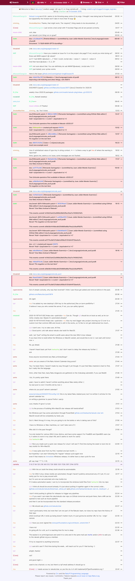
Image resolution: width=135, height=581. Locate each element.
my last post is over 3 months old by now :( (45, 385)
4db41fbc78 (37, 77)
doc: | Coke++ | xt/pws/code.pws (46, 144)
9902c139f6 (52, 114)
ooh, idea (32, 32)
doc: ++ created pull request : (48, 129)
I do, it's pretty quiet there (39, 377)
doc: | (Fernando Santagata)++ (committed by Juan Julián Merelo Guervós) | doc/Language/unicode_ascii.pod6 (63, 183)
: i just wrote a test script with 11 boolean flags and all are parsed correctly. (64, 28)
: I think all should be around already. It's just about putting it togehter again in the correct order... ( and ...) (69, 488)
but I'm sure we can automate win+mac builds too (48, 479)
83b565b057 (62, 231)
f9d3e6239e (52, 159)
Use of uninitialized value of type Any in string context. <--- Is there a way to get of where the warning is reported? (70, 151)
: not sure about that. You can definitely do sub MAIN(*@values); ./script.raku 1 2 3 (61, 66)
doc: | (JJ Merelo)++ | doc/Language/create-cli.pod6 (54, 78)
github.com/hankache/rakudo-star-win (89, 413)
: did (35, 439)
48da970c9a (38, 262)
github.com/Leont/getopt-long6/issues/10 (58, 74)
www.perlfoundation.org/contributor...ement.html (70, 523)
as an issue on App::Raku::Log (88, 576)
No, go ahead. (34, 345)
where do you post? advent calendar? (43, 389)
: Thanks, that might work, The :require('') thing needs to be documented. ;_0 (63, 23)
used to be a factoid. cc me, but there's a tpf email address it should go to (57, 565)
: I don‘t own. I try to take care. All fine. (44, 328)
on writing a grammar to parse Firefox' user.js (46, 399)
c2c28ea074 (37, 39)
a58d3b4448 (38, 181)
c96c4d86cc (52, 134)
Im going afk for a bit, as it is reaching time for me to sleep (51, 530)
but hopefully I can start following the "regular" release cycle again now (56, 454)
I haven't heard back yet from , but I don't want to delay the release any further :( (63, 349)
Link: (44, 49)
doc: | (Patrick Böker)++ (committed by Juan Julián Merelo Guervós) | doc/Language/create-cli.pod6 (69, 41)
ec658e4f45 (62, 217)
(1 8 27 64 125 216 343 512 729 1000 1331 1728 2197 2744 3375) (53, 464)
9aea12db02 (37, 277)
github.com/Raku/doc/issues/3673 (57, 88)
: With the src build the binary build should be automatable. (52, 469)
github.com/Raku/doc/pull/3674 (41, 294)
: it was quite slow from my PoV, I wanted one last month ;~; (53, 451)
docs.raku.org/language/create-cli (46, 49)
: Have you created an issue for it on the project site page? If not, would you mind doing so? (70, 53)
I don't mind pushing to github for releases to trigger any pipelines (54, 493)
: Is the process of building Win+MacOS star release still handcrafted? (56, 408)
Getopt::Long (34, 16)
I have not (33, 527)
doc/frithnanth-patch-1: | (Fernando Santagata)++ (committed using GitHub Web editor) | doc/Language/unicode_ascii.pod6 (68, 136)
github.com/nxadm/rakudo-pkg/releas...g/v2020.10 (73, 92)
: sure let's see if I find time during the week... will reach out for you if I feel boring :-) (62, 546)
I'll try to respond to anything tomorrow (44, 542)
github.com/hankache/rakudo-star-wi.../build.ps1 (88, 489)
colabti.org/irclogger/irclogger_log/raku (101, 9)
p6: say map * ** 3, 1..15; (38, 461)
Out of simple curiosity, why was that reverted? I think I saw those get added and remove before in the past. (69, 290)
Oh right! (32, 299)
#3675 (55, 244)
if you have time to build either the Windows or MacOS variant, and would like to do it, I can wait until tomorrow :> (70, 339)
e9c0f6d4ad (37, 250)
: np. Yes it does (38, 111)
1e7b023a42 (37, 195)
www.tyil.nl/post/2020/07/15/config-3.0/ (44, 394)
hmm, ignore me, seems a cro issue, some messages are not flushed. (54, 156)
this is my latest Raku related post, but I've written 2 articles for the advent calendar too (70, 395)
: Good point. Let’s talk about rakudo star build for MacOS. (52, 330)
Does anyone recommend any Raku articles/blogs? (48, 357)
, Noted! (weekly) (38, 97)
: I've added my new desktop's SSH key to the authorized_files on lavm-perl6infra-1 (61, 303)
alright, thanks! (34, 551)
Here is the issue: (51, 74)
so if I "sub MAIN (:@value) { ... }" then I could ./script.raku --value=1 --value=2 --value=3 (62, 59)
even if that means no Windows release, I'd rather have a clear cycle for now (62, 457)
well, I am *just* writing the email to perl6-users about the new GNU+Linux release (60, 335)
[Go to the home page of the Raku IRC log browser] (33, 2)
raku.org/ (38, 9)
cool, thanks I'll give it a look (40, 404)
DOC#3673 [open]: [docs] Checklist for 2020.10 (60, 88)
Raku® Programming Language (76, 573)
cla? (30, 555)
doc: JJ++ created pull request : (51, 245)
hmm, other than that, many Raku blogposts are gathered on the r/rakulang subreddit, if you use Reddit (67, 373)
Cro (57, 573)
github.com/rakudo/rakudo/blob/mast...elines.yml (48, 489)
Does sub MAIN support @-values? (42, 56)
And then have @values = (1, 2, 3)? (42, 62)
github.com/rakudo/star (52, 506)
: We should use (45, 506)
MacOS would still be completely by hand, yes (46, 416)
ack (30, 352)
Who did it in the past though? (40, 429)
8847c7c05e (37, 143)
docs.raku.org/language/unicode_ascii (47, 191)
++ (32, 101)
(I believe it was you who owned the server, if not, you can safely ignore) (56, 306)
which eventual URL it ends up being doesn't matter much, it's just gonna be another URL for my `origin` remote (68, 517)
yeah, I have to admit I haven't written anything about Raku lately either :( (56, 382)
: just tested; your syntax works (42, 69)
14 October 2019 (75, 11)
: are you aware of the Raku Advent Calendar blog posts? (52, 361)
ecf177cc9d (37, 168)
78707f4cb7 (61, 204)
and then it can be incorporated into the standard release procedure (54, 501)
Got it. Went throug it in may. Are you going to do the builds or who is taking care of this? (62, 420)
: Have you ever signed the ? (59, 523)
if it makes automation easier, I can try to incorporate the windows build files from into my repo (69, 482)
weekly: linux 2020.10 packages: (60, 92)
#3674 (61, 128)
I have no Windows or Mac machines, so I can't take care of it (52, 425)
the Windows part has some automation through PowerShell (66, 413)
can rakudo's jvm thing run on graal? (42, 35)
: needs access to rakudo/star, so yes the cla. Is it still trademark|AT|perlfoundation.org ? (66, 569)
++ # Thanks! (38, 106)
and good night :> (36, 560)
